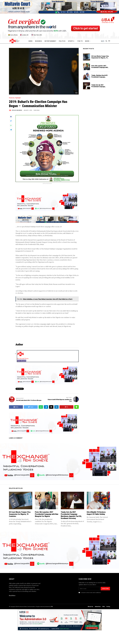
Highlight (18, 97)
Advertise (98, 606)
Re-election (20, 388)
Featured (11, 97)
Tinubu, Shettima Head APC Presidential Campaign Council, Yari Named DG (99, 77)
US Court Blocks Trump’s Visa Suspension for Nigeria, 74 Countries (100, 57)
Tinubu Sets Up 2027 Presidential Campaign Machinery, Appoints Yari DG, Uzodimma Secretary (100, 87)
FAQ (103, 606)
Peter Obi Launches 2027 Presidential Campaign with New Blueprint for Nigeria (99, 67)
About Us (90, 606)
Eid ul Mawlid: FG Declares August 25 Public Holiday (96, 513)
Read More (12, 595)
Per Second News (17, 110)
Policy (108, 606)
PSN (52, 606)
